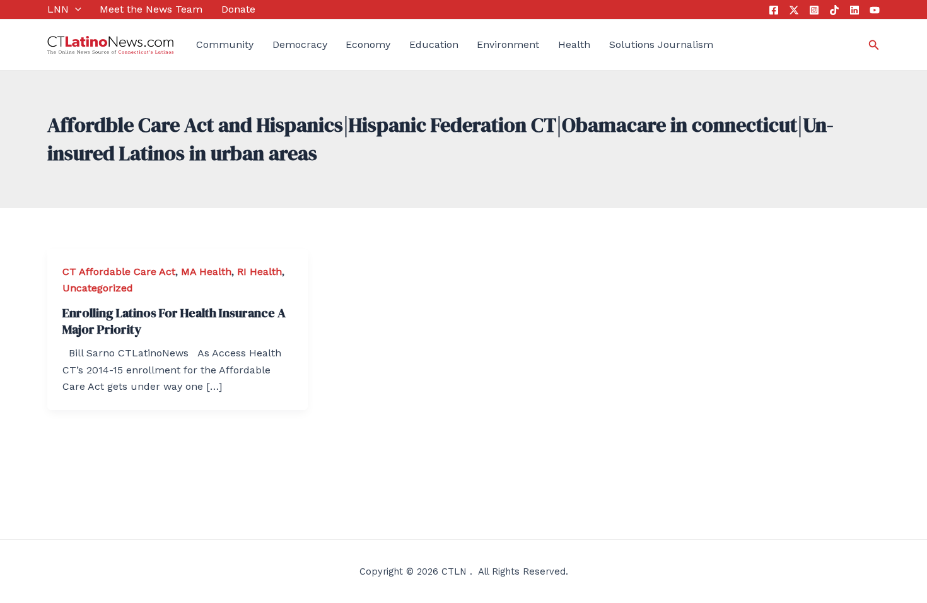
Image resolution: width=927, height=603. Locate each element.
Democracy (299, 44)
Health (574, 44)
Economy (368, 44)
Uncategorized (97, 288)
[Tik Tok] (834, 10)
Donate (238, 9)
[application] (75, 9)
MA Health (206, 272)
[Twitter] (794, 10)
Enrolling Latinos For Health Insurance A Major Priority (174, 321)
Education (433, 44)
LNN (58, 9)
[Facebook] (774, 10)
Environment (508, 44)
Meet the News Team (151, 9)
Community (225, 44)
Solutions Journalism (661, 44)
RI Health (259, 272)
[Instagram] (814, 10)
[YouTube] (875, 10)
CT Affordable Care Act (118, 272)
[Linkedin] (854, 10)
